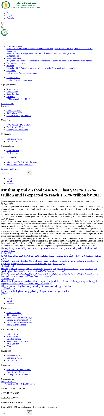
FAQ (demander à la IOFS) (81, 48)
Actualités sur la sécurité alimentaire (36, 68)
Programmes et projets (15, 63)
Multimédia (11, 70)
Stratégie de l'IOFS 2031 (31, 53)
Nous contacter (12, 150)
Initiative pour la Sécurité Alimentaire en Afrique (71, 61)
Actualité (10, 65)
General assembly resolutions (18, 115)
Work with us (12, 153)
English (9, 13)
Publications (24, 73)
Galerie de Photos (14, 355)
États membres (12, 56)
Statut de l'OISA (13, 110)
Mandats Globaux (14, 58)
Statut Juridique (38, 48)
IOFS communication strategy (19, 317)
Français (10, 18)
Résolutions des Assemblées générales (58, 53)
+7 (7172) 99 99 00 (9, 384)
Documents (11, 51)
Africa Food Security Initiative (19, 164)
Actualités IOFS (13, 68)
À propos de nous (14, 46)
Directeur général (52, 48)
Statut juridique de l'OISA (17, 341)
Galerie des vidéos (14, 139)
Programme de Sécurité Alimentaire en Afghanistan (28, 61)
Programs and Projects (10, 169)
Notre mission (25, 48)
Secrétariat (65, 48)
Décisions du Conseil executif (19, 322)
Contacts (10, 80)
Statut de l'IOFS (13, 53)
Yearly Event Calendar (16, 325)
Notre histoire (12, 48)
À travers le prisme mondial (63, 68)
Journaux (33, 73)
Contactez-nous (13, 77)
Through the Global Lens (17, 129)
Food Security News (15, 127)
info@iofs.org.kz (8, 381)
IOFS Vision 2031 (14, 113)
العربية (9, 16)
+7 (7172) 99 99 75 (26, 384)
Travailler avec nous (23, 80)
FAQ (8, 346)
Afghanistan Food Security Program (21, 162)
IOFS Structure (13, 344)
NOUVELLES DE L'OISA (18, 125)
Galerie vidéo (12, 73)
